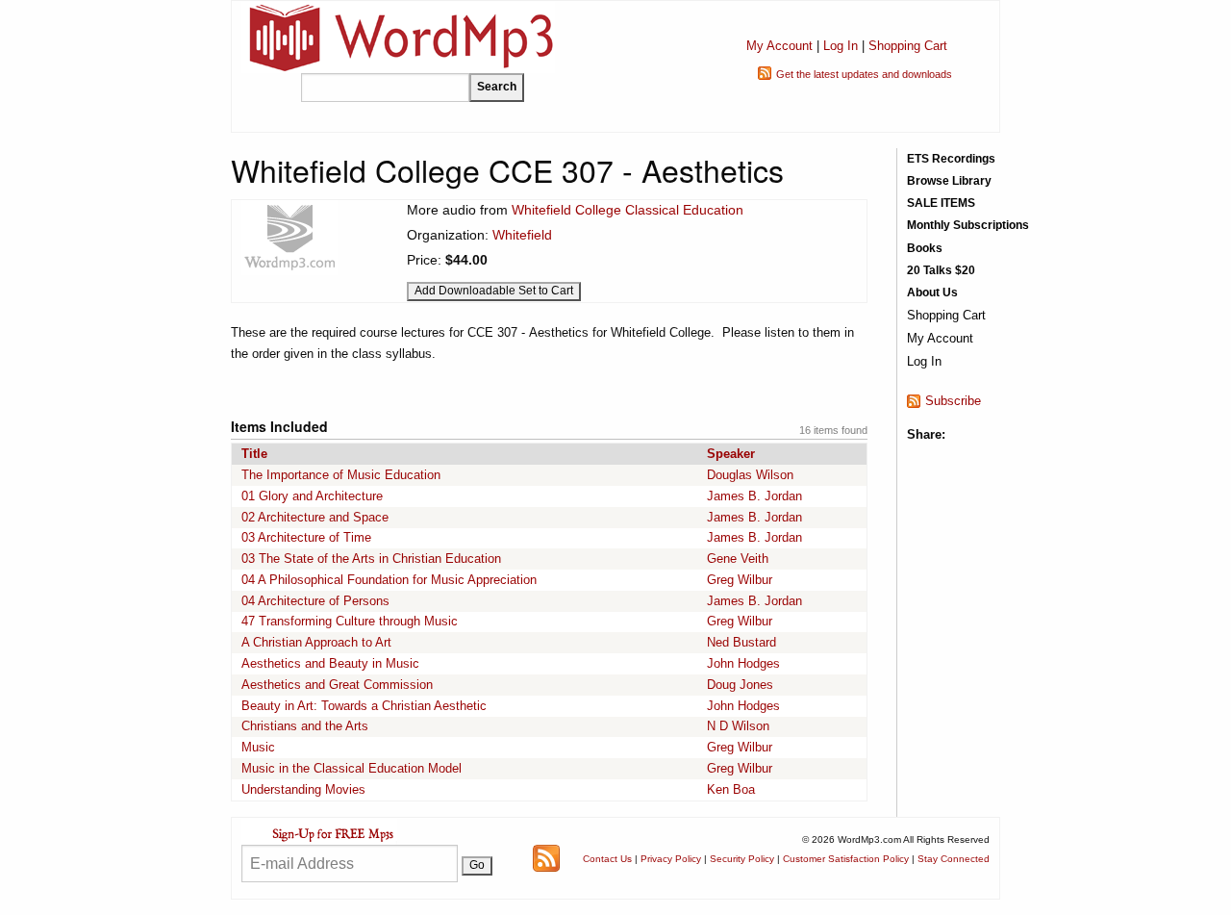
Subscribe (953, 401)
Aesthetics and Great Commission (337, 684)
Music (258, 747)
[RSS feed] (546, 858)
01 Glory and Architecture (312, 496)
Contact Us (607, 858)
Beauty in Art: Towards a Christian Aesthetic (364, 706)
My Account (779, 45)
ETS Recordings (951, 158)
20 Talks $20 (941, 270)
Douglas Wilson (750, 475)
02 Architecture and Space (315, 517)
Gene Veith (737, 558)
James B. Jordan (754, 496)
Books (924, 248)
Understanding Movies (303, 789)
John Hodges (743, 663)
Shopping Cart (907, 45)
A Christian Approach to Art (316, 642)
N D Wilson (738, 726)
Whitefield (522, 234)
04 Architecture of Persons (315, 601)
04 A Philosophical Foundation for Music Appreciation (389, 579)
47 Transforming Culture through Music (349, 621)
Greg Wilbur (739, 579)
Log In (840, 45)
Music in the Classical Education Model (351, 768)
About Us (932, 292)
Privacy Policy (671, 858)
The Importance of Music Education (340, 475)
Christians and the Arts (304, 726)
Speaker (731, 453)
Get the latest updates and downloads (864, 74)
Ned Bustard (741, 642)
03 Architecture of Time (306, 537)
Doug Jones (740, 684)
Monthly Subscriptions (968, 225)
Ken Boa (731, 789)
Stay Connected (953, 858)
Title (254, 453)
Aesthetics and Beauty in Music (330, 663)
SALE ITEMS (941, 203)
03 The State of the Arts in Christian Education (371, 558)
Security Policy (742, 858)
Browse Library (949, 181)
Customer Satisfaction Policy (846, 858)
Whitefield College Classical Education (627, 209)
